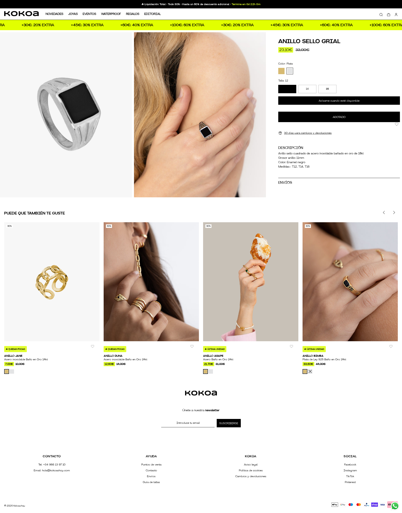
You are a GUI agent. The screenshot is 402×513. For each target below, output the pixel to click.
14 (307, 88)
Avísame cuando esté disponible (339, 100)
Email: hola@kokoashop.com (52, 470)
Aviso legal (251, 464)
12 (287, 88)
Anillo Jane (13, 355)
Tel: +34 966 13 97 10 (51, 464)
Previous (384, 212)
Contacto (151, 470)
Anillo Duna (113, 355)
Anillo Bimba (313, 355)
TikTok (350, 476)
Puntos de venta (151, 464)
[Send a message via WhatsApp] (395, 506)
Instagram (350, 470)
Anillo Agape (213, 355)
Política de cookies (251, 470)
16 (327, 88)
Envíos (151, 476)
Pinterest (350, 482)
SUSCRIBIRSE (228, 423)
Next (394, 212)
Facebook (350, 464)
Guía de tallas (151, 482)
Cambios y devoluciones (250, 476)
